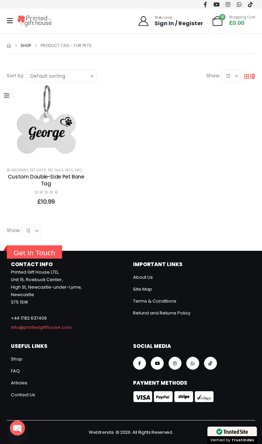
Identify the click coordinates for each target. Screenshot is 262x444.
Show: (213, 75)
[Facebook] (205, 4)
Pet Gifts (38, 170)
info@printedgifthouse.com (41, 327)
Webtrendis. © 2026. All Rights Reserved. (131, 432)
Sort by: (16, 75)
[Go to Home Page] (9, 45)
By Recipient (17, 170)
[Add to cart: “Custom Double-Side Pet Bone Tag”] (54, 121)
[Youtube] (216, 4)
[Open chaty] (17, 427)
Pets (69, 170)
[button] (246, 76)
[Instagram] (227, 4)
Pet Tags (55, 170)
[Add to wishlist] (37, 121)
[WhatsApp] (239, 4)
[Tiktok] (250, 4)
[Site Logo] (34, 21)
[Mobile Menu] (12, 21)
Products (84, 170)
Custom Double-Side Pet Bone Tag (46, 180)
